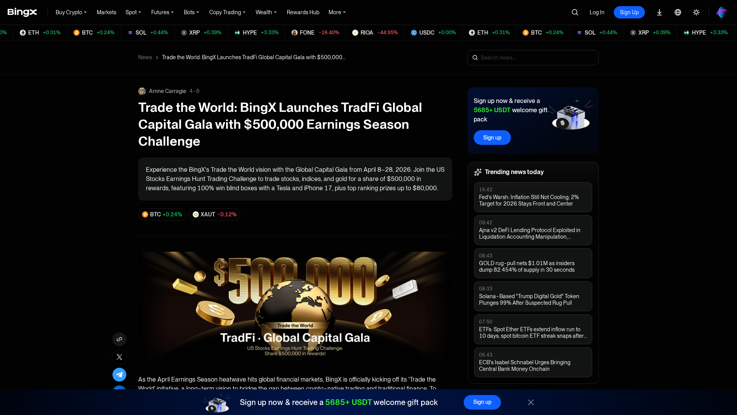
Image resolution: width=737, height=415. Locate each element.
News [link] (145, 57)
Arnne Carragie (167, 91)
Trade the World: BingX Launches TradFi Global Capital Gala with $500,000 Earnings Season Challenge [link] (254, 57)
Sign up (492, 137)
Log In (597, 12)
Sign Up (629, 12)
